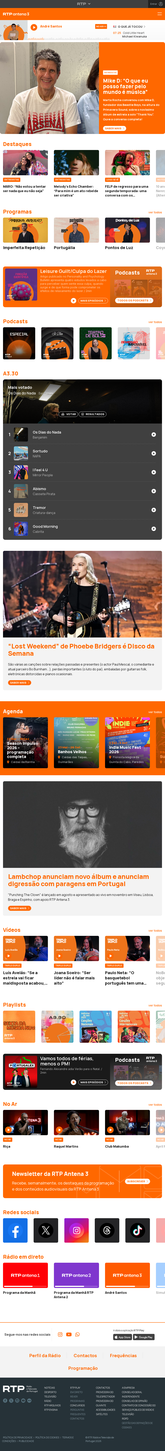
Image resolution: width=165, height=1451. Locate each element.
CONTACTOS (103, 1387)
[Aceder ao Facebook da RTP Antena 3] (15, 1230)
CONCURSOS (77, 1405)
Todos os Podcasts (133, 300)
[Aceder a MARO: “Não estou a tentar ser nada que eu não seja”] (25, 162)
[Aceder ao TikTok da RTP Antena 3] (137, 1230)
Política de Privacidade (17, 1437)
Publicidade (26, 1441)
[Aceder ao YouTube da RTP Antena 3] (69, 1334)
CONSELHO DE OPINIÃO (134, 1401)
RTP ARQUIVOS (52, 1405)
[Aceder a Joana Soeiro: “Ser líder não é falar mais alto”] (76, 948)
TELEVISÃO (50, 1396)
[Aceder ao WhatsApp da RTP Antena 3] (77, 1334)
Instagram (17, 1400)
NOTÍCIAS (49, 1387)
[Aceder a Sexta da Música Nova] (19, 1027)
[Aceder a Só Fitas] (57, 343)
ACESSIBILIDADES (105, 1409)
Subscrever (136, 1181)
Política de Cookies (47, 1437)
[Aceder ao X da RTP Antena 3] (46, 1230)
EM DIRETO (76, 1392)
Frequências (123, 1356)
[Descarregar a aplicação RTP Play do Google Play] (144, 1336)
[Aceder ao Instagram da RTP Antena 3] (76, 1230)
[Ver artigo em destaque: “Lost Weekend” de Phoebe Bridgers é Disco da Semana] (82, 594)
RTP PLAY (75, 1387)
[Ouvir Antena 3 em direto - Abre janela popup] (14, 30)
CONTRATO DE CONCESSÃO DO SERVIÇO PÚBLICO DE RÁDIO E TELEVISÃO (139, 1410)
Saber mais (18, 682)
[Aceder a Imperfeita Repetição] (25, 230)
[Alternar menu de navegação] (161, 14)
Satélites (101, 1414)
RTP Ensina (51, 1409)
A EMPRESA (128, 1387)
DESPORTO (50, 1392)
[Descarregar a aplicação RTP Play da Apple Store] (122, 1336)
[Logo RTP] (20, 1389)
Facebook (5, 1400)
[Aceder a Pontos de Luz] (127, 230)
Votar (71, 414)
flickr (29, 1400)
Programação (82, 1368)
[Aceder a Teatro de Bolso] (95, 343)
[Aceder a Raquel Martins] (76, 1122)
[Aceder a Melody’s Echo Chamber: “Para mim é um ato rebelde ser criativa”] (76, 162)
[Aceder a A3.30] (57, 1027)
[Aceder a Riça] (25, 1122)
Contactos (85, 1356)
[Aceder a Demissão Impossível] (134, 343)
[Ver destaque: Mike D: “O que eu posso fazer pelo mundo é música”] (82, 88)
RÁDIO (47, 1401)
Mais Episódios (92, 300)
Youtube (23, 1400)
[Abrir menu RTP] (82, 4)
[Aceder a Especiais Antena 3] (19, 343)
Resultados (95, 414)
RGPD (125, 1418)
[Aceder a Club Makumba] (127, 1122)
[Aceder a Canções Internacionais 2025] (134, 1027)
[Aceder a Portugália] (76, 230)
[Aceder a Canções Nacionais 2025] (95, 1027)
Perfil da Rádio (44, 1356)
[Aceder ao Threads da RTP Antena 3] (107, 1230)
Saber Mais (113, 128)
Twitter (11, 1400)
